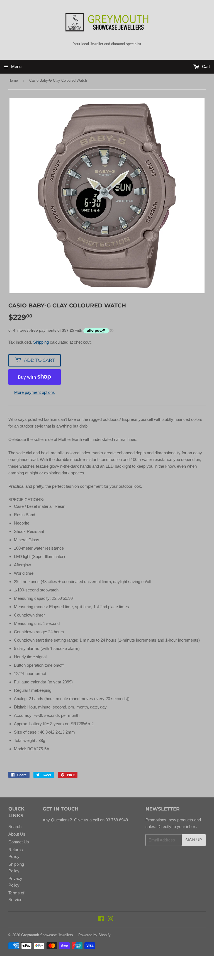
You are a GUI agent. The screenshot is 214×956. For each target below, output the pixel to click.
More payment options (34, 392)
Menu (16, 66)
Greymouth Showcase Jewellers (47, 935)
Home (13, 80)
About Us (16, 834)
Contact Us (18, 841)
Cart (205, 66)
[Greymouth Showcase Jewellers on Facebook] (101, 919)
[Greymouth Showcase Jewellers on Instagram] (110, 919)
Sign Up (193, 839)
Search (14, 826)
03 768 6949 (116, 819)
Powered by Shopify (94, 935)
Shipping (41, 342)
